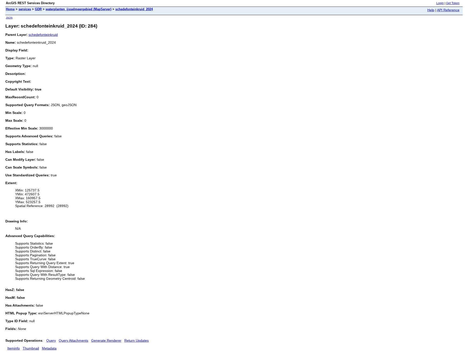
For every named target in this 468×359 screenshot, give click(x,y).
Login (440, 3)
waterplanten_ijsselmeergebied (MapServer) (78, 9)
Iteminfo (13, 348)
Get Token (452, 3)
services (25, 9)
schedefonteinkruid (43, 35)
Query (51, 340)
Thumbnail (31, 348)
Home (10, 9)
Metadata (49, 348)
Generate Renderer (106, 340)
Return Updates (136, 340)
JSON (9, 17)
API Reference (448, 10)
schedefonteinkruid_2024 (134, 9)
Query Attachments (73, 340)
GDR (38, 9)
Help (430, 10)
